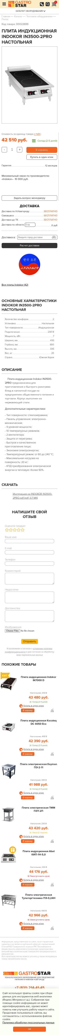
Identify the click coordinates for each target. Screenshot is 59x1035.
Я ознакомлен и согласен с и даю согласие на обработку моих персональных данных (29, 651)
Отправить (29, 641)
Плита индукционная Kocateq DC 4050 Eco (38, 722)
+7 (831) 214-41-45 (29, 988)
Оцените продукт (15, 526)
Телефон (10, 559)
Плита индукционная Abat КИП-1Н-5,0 (39, 853)
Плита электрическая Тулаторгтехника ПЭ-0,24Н (38, 896)
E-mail (8, 548)
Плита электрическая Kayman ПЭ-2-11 (38, 766)
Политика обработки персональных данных (28, 1022)
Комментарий (13, 570)
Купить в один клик (41, 157)
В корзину (42, 150)
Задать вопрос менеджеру (29, 198)
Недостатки (12, 589)
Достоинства (12, 608)
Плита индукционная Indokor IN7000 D (38, 678)
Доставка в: (9, 237)
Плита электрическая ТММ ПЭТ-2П (38, 809)
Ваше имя (11, 537)
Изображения (13, 627)
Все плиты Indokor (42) (15, 284)
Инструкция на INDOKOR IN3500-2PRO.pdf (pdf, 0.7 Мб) (32, 496)
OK (29, 1029)
